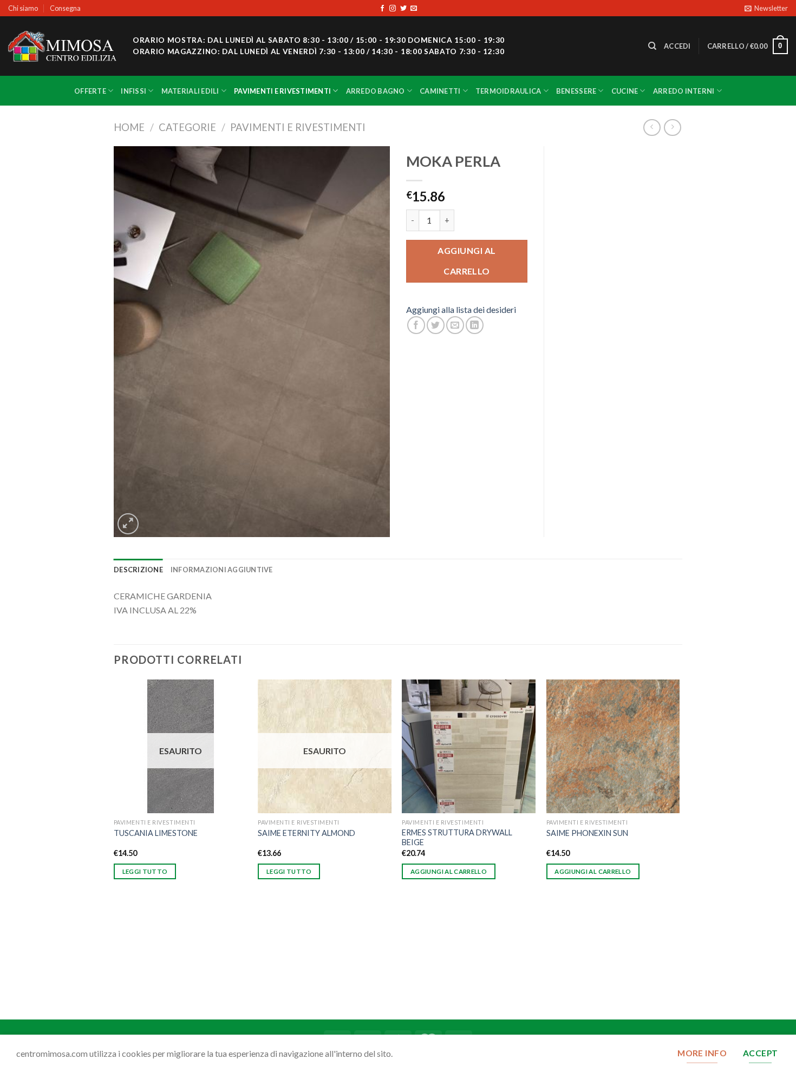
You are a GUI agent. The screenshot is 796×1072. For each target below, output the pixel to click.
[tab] (138, 569)
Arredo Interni (684, 91)
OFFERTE (90, 91)
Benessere (576, 91)
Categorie (187, 127)
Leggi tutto (145, 871)
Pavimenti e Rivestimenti (282, 91)
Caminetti (440, 91)
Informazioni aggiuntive (222, 569)
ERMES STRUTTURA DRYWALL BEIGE (457, 837)
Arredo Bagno (375, 91)
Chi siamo (23, 8)
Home (129, 127)
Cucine (624, 91)
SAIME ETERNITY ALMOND (306, 833)
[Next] (679, 848)
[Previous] (114, 848)
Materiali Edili (190, 91)
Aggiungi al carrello (466, 260)
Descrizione (138, 569)
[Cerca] (652, 46)
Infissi (133, 91)
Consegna (65, 8)
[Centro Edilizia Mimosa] (62, 46)
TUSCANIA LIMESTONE (156, 833)
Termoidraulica (508, 91)
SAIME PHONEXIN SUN (587, 833)
